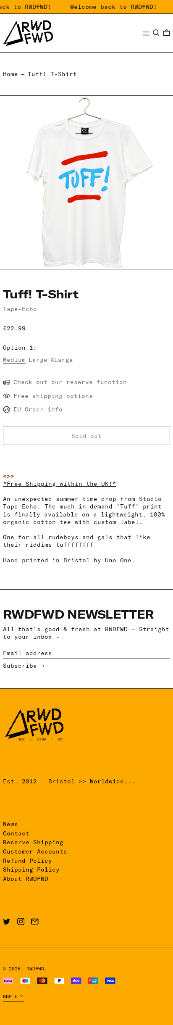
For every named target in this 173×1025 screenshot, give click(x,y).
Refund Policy (27, 860)
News (10, 824)
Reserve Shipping (33, 842)
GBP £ (10, 996)
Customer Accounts (35, 851)
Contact (16, 833)
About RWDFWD (25, 879)
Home (10, 74)
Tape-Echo (20, 309)
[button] (156, 33)
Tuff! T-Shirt (52, 74)
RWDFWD (35, 969)
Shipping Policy (31, 869)
